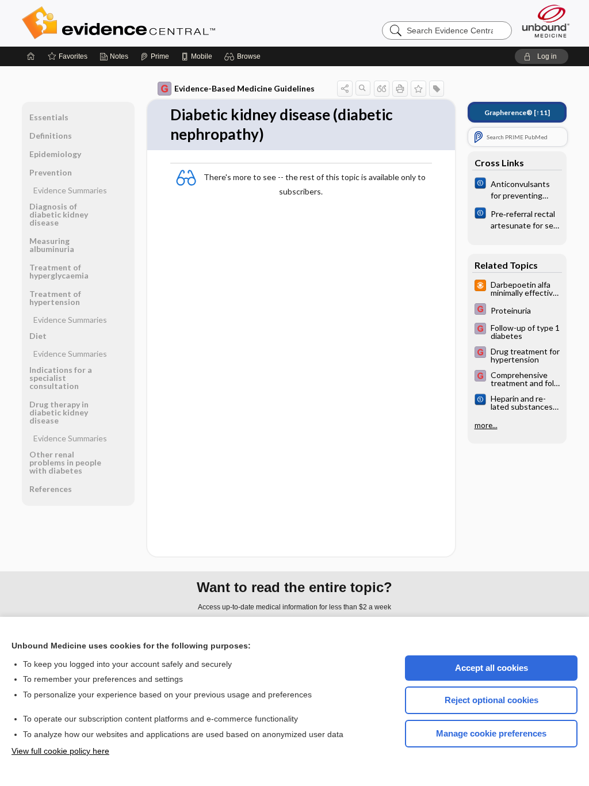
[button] (244, 56)
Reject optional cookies (491, 700)
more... (486, 425)
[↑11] (517, 112)
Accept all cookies (491, 668)
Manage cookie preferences (491, 733)
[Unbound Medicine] (546, 21)
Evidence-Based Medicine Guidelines (244, 88)
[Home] (31, 56)
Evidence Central (164, 23)
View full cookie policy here (60, 751)
